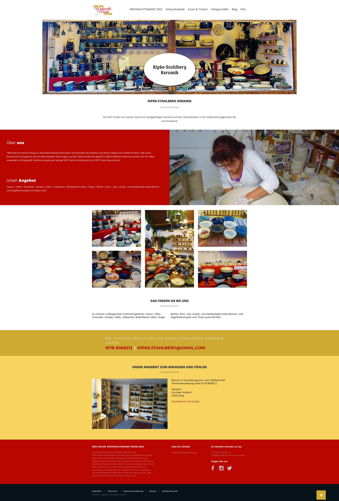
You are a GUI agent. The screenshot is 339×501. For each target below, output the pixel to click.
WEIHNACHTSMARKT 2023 (146, 9)
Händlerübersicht (170, 491)
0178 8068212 (118, 347)
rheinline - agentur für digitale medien (109, 494)
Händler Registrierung (184, 452)
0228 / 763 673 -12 (223, 452)
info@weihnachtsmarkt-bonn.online (227, 455)
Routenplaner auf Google (185, 401)
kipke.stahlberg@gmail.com (171, 347)
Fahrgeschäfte (219, 9)
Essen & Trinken (198, 9)
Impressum (113, 491)
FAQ (243, 9)
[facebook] (213, 467)
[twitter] (228, 467)
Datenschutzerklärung (133, 491)
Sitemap (152, 491)
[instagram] (220, 467)
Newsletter (97, 491)
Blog (234, 9)
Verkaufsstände (175, 9)
